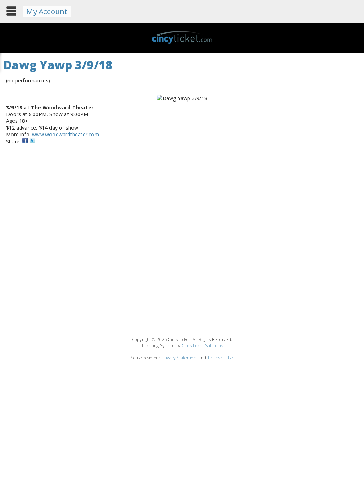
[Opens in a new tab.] (25, 141)
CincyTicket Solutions (202, 346)
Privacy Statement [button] (180, 358)
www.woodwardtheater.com (65, 134)
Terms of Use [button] (220, 358)
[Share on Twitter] (32, 141)
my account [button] (47, 11)
